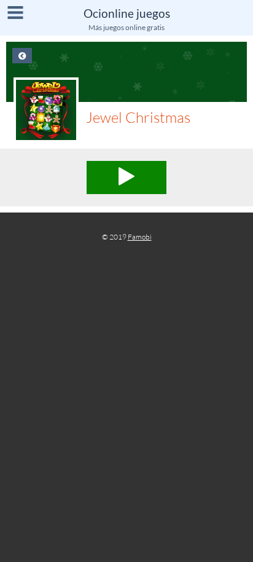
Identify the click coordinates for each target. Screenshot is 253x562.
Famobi (140, 236)
